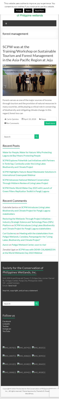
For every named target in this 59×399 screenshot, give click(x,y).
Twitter (6, 326)
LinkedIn (6, 324)
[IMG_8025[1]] (38, 349)
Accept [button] (18, 10)
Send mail (12, 285)
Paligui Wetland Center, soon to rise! (29, 244)
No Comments (13, 123)
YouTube (6, 331)
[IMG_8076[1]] (9, 349)
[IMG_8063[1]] (38, 365)
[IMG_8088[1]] (9, 373)
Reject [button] (28, 10)
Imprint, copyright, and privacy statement (20, 290)
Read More (39, 10)
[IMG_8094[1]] (24, 373)
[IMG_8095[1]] (38, 357)
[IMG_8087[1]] (9, 357)
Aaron (6, 244)
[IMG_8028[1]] (38, 373)
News (43, 119)
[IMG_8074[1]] (24, 349)
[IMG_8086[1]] (24, 357)
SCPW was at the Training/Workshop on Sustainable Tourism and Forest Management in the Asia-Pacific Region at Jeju (29, 53)
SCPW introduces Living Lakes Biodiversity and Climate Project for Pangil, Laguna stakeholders (26, 210)
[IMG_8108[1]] (24, 365)
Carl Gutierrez (9, 233)
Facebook (7, 321)
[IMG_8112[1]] (9, 365)
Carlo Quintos (13, 119)
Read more (50, 123)
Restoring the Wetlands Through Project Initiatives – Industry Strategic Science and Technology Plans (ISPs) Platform (28, 222)
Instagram (7, 329)
